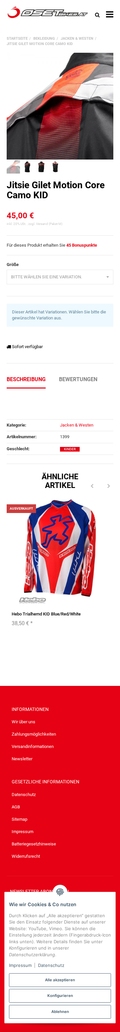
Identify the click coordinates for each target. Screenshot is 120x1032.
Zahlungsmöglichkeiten (34, 734)
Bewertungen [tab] (78, 379)
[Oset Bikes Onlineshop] (48, 14)
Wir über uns (23, 721)
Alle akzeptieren (60, 980)
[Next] (109, 486)
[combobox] (60, 277)
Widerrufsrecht (26, 856)
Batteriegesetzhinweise (34, 843)
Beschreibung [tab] (26, 379)
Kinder (70, 449)
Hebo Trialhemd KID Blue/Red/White (46, 613)
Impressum (22, 831)
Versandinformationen (33, 746)
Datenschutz (24, 794)
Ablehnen (60, 1011)
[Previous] (92, 486)
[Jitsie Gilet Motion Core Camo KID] (60, 106)
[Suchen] (97, 14)
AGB (16, 806)
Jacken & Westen (76, 425)
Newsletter (22, 758)
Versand (42, 224)
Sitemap (19, 819)
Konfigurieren (60, 995)
